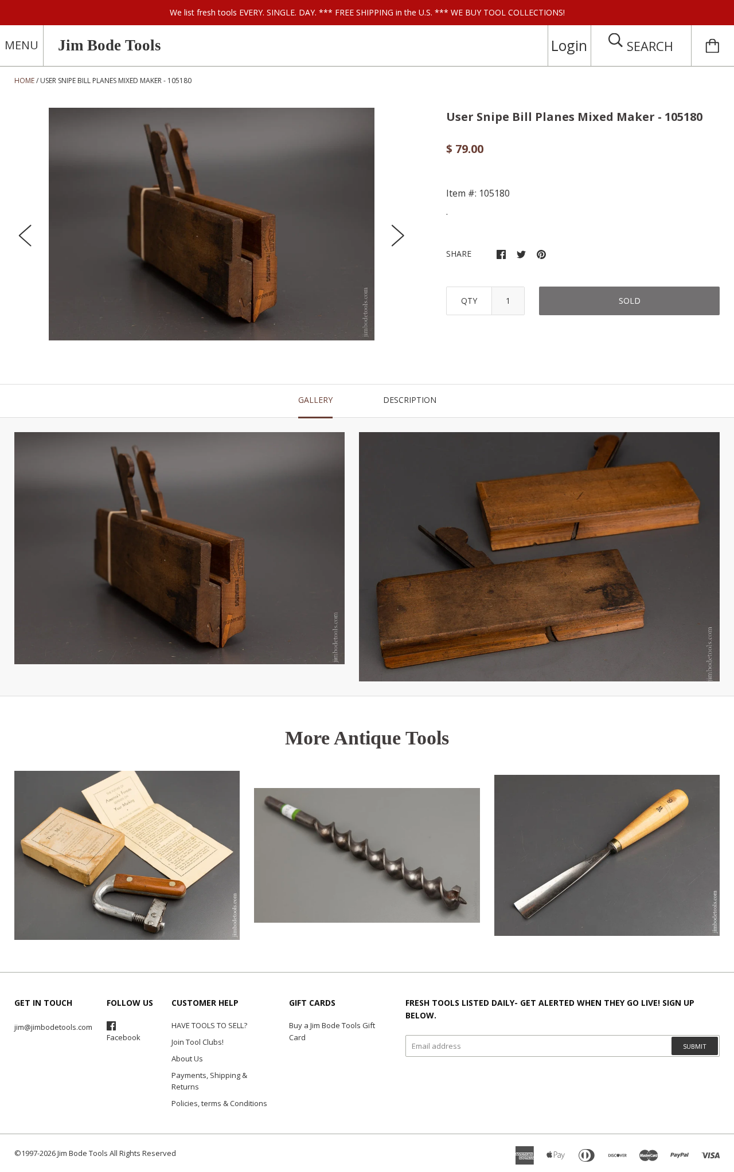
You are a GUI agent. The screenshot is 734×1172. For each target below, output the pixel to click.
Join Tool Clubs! (197, 1042)
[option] (211, 224)
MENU (21, 45)
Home (24, 80)
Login (569, 45)
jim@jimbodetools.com (53, 1027)
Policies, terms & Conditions (219, 1103)
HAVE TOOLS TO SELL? (209, 1025)
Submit (694, 1046)
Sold (630, 300)
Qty (469, 300)
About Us (187, 1058)
